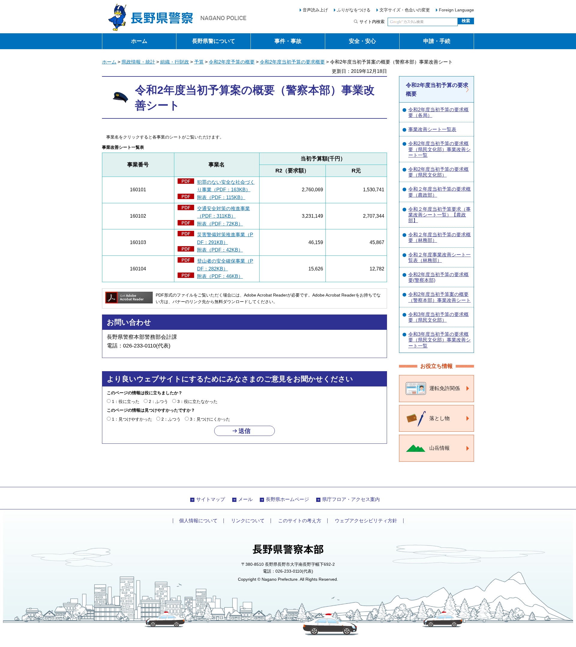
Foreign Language (456, 9)
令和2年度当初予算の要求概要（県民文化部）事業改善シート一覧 (439, 149)
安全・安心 (362, 41)
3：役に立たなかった (197, 401)
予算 (199, 61)
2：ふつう (158, 401)
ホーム (139, 41)
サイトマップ (210, 499)
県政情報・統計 (138, 61)
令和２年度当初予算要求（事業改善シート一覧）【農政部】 (439, 215)
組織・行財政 (174, 61)
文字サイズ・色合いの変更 (405, 9)
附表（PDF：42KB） (220, 249)
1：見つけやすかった (132, 419)
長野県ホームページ (287, 499)
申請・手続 (436, 41)
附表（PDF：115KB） (221, 197)
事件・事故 (288, 41)
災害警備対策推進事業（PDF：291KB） (225, 238)
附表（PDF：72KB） (220, 223)
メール (245, 499)
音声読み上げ (315, 9)
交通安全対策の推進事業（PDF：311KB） (223, 212)
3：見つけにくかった (210, 419)
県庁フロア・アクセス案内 (351, 499)
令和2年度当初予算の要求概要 (292, 61)
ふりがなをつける (353, 9)
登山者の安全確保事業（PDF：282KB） (225, 264)
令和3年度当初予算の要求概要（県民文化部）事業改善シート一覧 (439, 340)
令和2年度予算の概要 (232, 61)
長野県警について (213, 41)
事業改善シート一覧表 (432, 129)
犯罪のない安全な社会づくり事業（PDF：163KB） (226, 186)
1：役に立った (126, 401)
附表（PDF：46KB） (220, 276)
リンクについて (248, 520)
